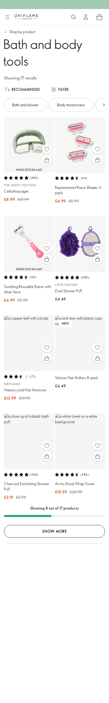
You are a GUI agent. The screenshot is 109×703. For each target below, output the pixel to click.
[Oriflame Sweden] (26, 17)
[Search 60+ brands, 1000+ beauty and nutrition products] (74, 17)
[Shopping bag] (99, 17)
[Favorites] (47, 149)
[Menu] (7, 17)
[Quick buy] (47, 160)
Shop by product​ (22, 31)
